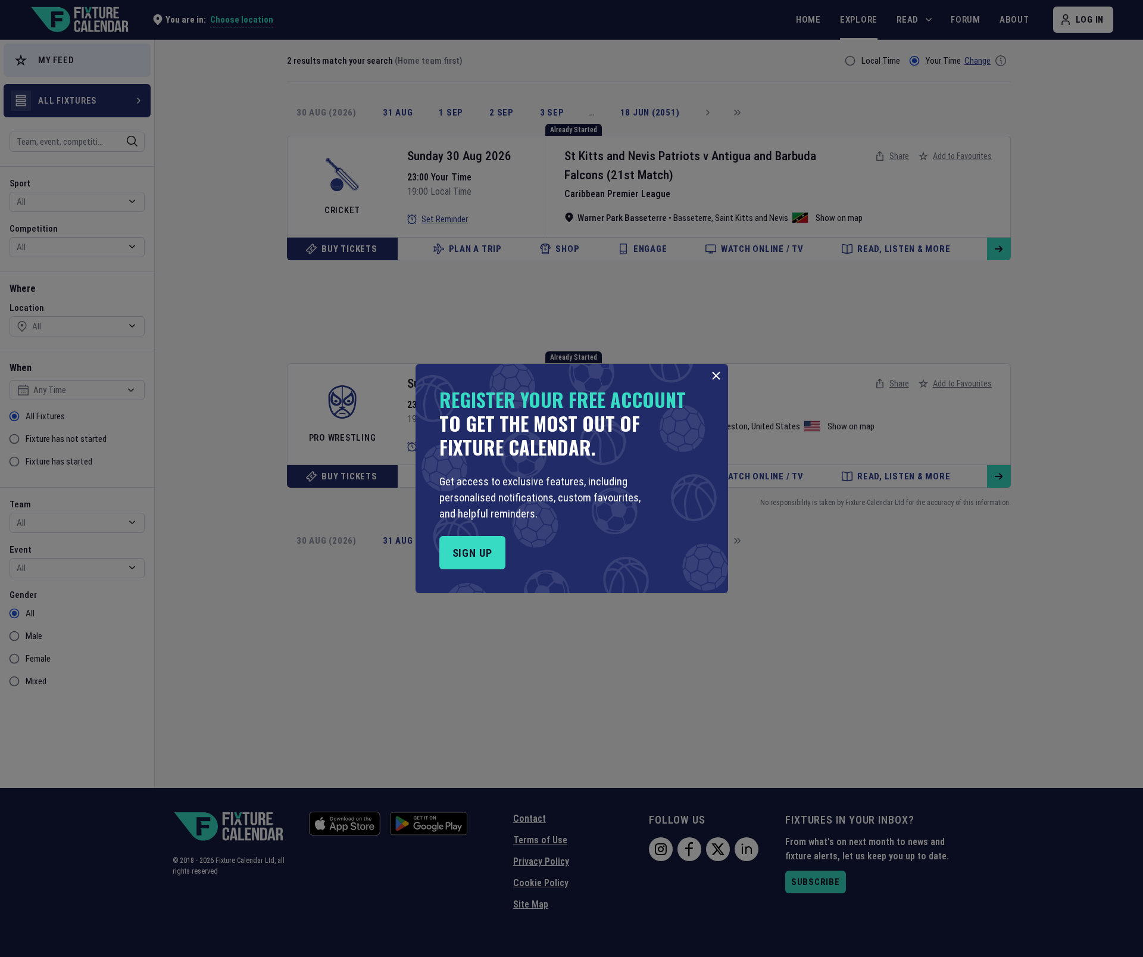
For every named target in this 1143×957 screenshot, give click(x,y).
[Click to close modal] (716, 376)
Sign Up (472, 553)
